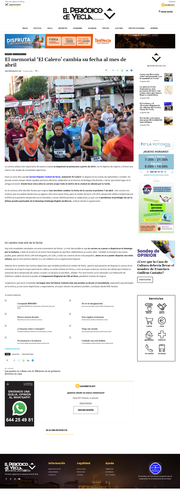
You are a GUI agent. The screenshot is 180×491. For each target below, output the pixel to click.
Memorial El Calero (27, 354)
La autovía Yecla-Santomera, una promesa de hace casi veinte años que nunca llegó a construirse (151, 91)
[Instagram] (14, 478)
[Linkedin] (127, 70)
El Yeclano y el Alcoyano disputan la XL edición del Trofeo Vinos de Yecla (150, 106)
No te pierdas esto (19, 54)
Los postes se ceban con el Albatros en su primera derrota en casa (32, 372)
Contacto (172, 1)
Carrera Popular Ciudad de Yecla (44, 176)
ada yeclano (15, 354)
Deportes (8, 54)
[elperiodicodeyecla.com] (156, 57)
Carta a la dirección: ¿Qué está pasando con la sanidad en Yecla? (151, 76)
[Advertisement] (69, 223)
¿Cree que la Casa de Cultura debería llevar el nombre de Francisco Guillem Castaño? (155, 267)
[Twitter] (118, 70)
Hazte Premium (86, 403)
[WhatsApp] (122, 70)
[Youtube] (19, 478)
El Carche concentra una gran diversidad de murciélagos (151, 120)
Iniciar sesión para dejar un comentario (60, 434)
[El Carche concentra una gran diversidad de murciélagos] (168, 121)
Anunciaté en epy (15, 4)
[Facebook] (113, 70)
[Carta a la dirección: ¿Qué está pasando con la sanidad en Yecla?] (168, 77)
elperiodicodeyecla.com (13, 71)
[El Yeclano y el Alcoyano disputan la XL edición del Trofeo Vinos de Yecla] (168, 106)
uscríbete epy (170, 5)
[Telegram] (132, 70)
